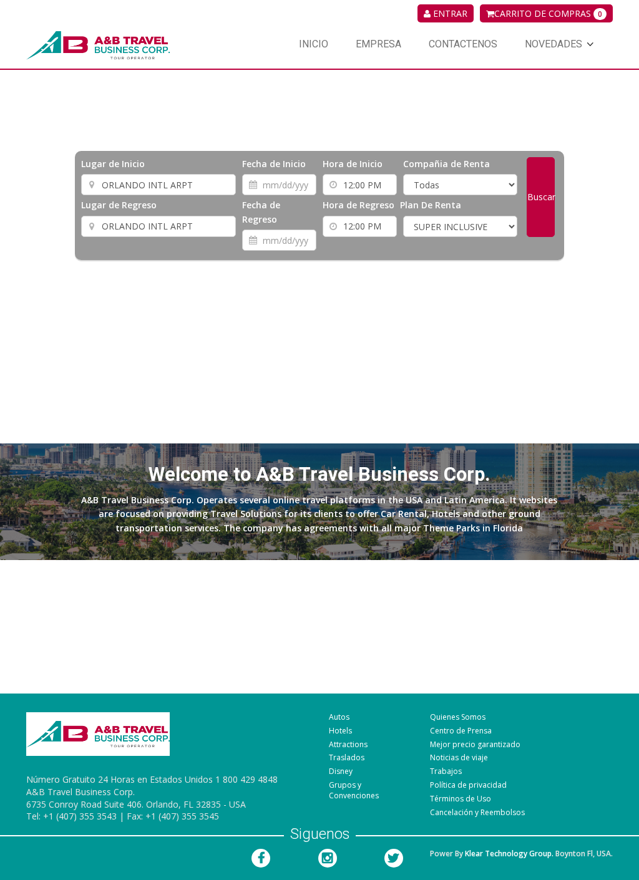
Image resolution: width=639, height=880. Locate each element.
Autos (339, 717)
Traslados (346, 757)
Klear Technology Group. (509, 853)
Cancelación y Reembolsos (477, 812)
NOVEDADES (553, 44)
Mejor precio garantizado (475, 744)
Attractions (348, 744)
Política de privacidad (468, 785)
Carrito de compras (548, 13)
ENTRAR (449, 13)
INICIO (313, 44)
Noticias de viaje (459, 757)
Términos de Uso (460, 798)
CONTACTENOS (463, 44)
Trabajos (446, 771)
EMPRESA (378, 44)
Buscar (540, 197)
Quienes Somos (457, 717)
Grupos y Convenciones (354, 790)
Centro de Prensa (461, 730)
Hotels (340, 730)
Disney (341, 771)
